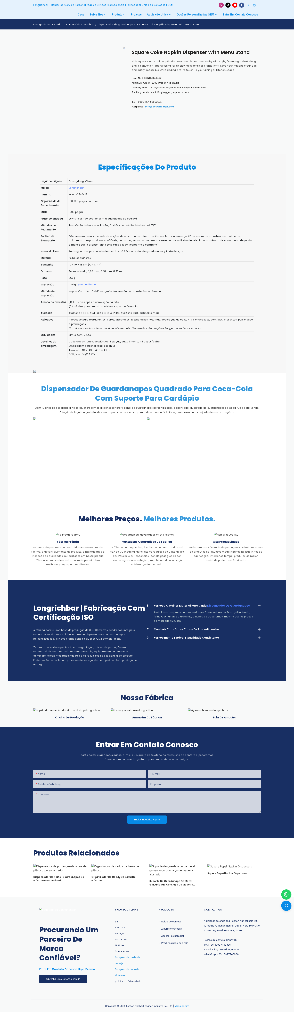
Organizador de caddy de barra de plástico (113, 878)
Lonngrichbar (41, 24)
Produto (59, 24)
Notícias (119, 945)
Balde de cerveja (171, 921)
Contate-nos (122, 951)
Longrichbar (76, 188)
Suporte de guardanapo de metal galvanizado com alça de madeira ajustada (171, 883)
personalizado (87, 284)
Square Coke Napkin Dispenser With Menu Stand (169, 24)
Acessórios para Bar (172, 935)
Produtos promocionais (174, 943)
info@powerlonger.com (159, 106)
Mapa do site (182, 1006)
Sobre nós (121, 939)
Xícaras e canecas (171, 928)
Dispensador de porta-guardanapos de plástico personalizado (58, 878)
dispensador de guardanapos (228, 606)
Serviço (119, 933)
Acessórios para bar (81, 24)
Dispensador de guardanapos (116, 24)
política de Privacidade (128, 981)
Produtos (120, 927)
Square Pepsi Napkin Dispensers (227, 873)
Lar (117, 921)
